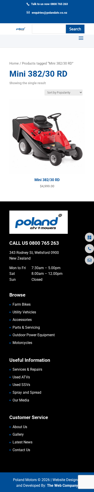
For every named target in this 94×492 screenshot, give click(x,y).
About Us (20, 427)
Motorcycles (22, 343)
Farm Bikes (22, 304)
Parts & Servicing (26, 327)
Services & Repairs (27, 369)
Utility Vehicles (24, 312)
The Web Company (62, 485)
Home (14, 63)
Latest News (22, 442)
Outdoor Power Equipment (34, 335)
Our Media (21, 400)
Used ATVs (21, 377)
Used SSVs (21, 385)
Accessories (22, 320)
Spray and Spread (27, 392)
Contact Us (21, 450)
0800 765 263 (44, 243)
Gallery (18, 434)
